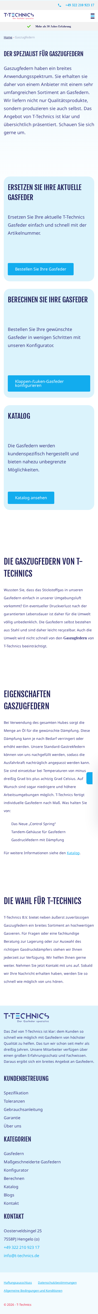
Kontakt (11, 1203)
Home (8, 37)
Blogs (9, 1195)
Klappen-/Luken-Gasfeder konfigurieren (39, 383)
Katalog (73, 852)
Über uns (12, 1126)
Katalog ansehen (31, 497)
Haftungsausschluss (18, 1282)
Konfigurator (16, 1170)
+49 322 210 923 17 (79, 5)
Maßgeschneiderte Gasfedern (32, 1162)
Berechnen (14, 1178)
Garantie (12, 1117)
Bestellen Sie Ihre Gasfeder (40, 269)
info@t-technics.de (21, 1255)
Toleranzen (14, 1101)
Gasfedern (14, 1153)
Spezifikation (16, 1093)
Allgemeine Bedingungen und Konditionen (33, 1290)
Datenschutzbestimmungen (57, 1282)
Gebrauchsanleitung (23, 1109)
